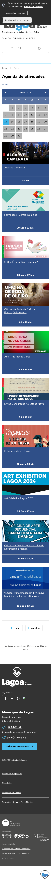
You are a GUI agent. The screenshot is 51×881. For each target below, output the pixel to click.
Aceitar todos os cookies (17, 20)
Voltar (17, 628)
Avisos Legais (8, 858)
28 (5, 135)
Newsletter (7, 783)
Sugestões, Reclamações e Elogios (17, 802)
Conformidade (8, 853)
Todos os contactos (17, 746)
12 (38, 114)
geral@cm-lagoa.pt (17, 737)
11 (32, 114)
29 (12, 135)
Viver (17, 68)
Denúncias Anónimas (11, 792)
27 (45, 128)
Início (5, 68)
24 (25, 128)
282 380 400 (15, 727)
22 (12, 128)
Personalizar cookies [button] (15, 13)
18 (32, 121)
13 (45, 114)
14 (5, 121)
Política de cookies (33, 6)
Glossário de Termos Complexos (16, 848)
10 (25, 114)
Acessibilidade (8, 844)
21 (5, 128)
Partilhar (35, 628)
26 (38, 128)
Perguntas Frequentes (12, 48)
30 (18, 135)
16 (18, 121)
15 (12, 121)
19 (38, 121)
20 (45, 121)
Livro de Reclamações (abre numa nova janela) (11, 822)
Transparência (23, 853)
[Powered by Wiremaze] (44, 840)
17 (25, 121)
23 (18, 128)
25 (32, 128)
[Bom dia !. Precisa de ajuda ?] (25, 874)
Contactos (19, 48)
